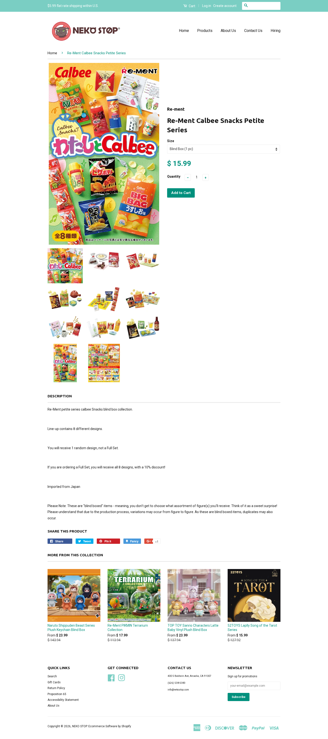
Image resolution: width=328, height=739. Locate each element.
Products (205, 30)
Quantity (173, 176)
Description (60, 396)
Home (184, 30)
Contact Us (253, 30)
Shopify (126, 726)
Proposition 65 (57, 694)
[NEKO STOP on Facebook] (111, 677)
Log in (206, 6)
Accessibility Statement (63, 700)
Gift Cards (54, 682)
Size (170, 141)
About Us (228, 30)
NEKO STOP (79, 726)
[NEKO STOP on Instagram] (121, 677)
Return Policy (56, 688)
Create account (225, 6)
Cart (191, 6)
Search (52, 676)
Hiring (275, 30)
